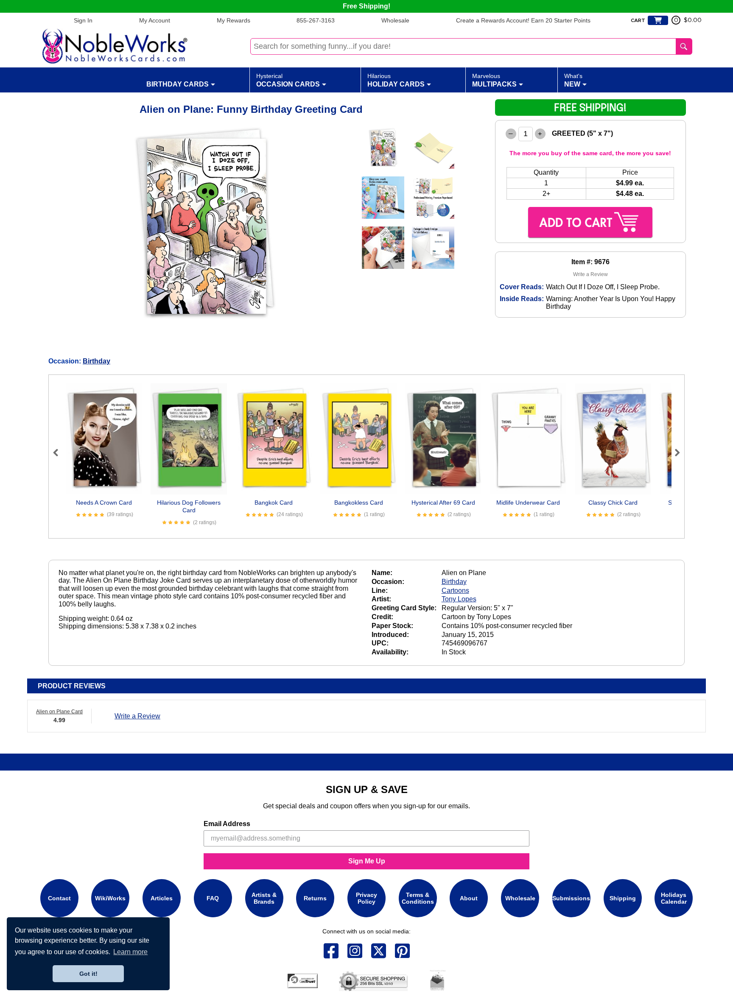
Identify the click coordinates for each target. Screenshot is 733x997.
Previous (59, 452)
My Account (154, 20)
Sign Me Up (366, 861)
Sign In (83, 20)
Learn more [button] (130, 951)
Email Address (227, 823)
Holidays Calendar (674, 898)
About (469, 898)
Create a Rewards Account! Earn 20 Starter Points (523, 20)
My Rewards (233, 20)
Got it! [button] (88, 973)
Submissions (571, 898)
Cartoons (455, 590)
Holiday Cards (396, 80)
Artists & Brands (264, 898)
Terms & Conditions (418, 898)
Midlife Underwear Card (528, 502)
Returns (315, 898)
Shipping (623, 898)
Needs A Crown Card (104, 502)
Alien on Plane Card (59, 712)
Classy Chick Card (613, 502)
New (573, 80)
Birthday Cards (177, 84)
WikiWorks (110, 898)
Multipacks (494, 80)
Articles (162, 898)
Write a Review (590, 274)
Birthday (96, 361)
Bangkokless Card (358, 502)
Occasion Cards (288, 80)
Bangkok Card (274, 502)
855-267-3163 (316, 20)
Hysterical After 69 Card (443, 502)
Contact (59, 898)
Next (673, 452)
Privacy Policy (366, 898)
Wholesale (395, 20)
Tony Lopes (459, 599)
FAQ (213, 898)
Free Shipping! (366, 6)
